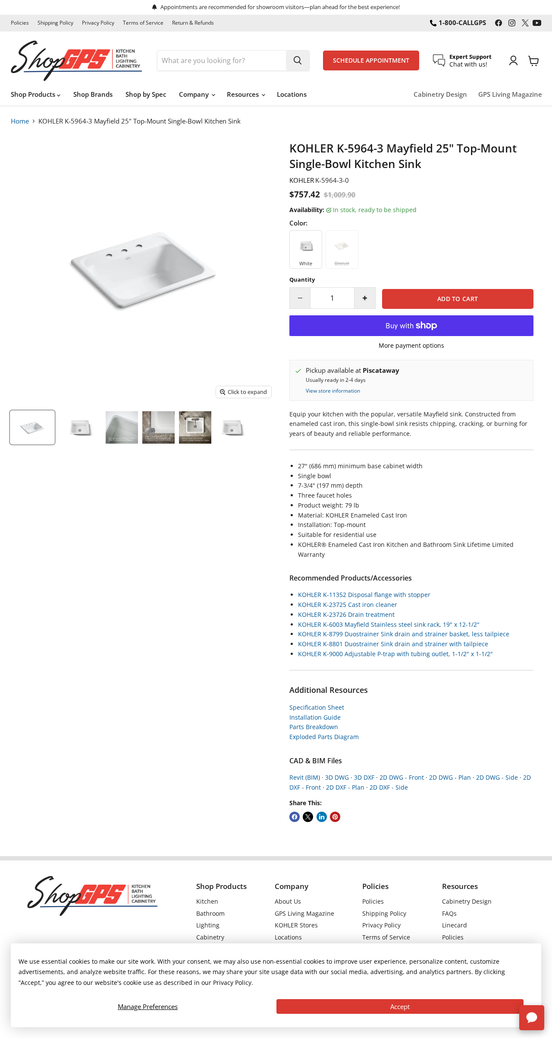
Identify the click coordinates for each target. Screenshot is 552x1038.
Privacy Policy (98, 23)
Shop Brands (93, 94)
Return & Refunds (193, 23)
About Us (288, 901)
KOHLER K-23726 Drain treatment (346, 614)
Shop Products (34, 94)
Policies (20, 23)
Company (194, 94)
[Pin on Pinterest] (335, 817)
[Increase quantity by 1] (365, 298)
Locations (292, 94)
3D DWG (337, 777)
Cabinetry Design (440, 94)
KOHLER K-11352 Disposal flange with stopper (364, 594)
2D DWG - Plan (450, 777)
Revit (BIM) (304, 777)
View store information (333, 391)
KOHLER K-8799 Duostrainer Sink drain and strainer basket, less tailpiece (403, 634)
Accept (400, 1006)
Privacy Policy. (233, 982)
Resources (243, 94)
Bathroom (210, 913)
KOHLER (301, 180)
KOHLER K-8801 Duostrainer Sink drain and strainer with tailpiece (393, 644)
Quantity (302, 279)
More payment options (411, 345)
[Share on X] (308, 817)
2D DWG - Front (402, 777)
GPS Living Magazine (510, 94)
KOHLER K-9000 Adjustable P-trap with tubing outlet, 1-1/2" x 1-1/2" (395, 654)
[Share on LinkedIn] (322, 817)
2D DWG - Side (497, 777)
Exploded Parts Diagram (324, 737)
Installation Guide (315, 717)
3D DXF (364, 777)
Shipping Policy (55, 23)
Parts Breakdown (313, 727)
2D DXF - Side (389, 787)
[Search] (297, 60)
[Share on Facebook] (294, 817)
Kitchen (207, 901)
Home (20, 121)
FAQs (449, 913)
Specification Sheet (316, 707)
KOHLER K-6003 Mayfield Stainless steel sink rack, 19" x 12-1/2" (389, 624)
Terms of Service (143, 23)
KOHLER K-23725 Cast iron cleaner (347, 604)
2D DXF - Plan (345, 787)
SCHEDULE (371, 60)
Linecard (454, 925)
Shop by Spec (145, 94)
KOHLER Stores (296, 925)
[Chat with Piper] (531, 1017)
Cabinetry (210, 937)
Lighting (208, 925)
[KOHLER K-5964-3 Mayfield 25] (32, 427)
